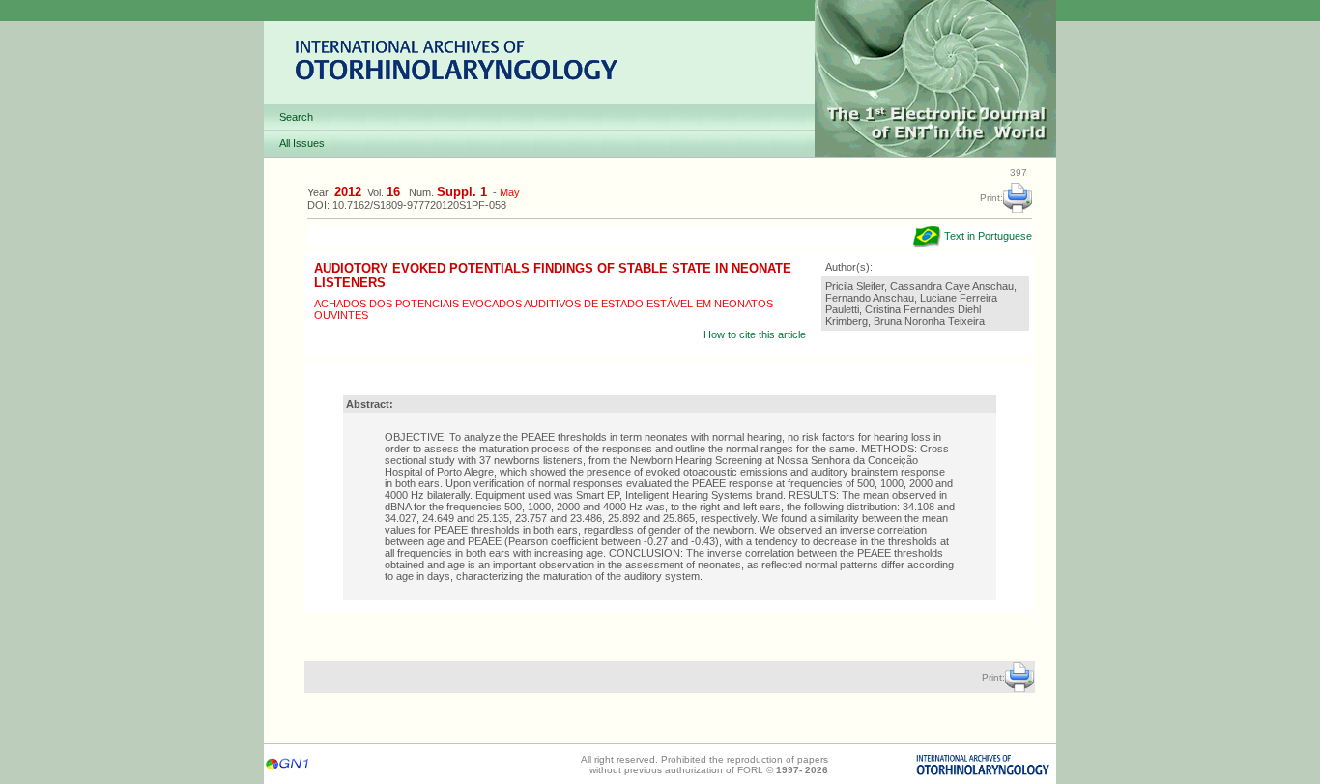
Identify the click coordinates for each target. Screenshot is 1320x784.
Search (296, 117)
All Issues (302, 143)
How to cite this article (754, 334)
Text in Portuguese (986, 236)
